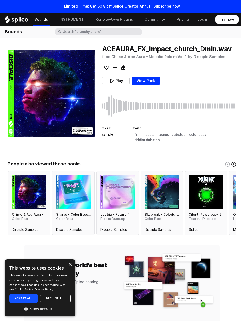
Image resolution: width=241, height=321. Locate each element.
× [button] (70, 264)
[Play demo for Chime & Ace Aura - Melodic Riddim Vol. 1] (29, 192)
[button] (40, 309)
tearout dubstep (171, 135)
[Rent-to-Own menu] (136, 19)
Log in (202, 19)
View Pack (146, 80)
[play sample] (169, 106)
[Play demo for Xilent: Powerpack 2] (206, 192)
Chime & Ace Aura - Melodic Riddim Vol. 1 (149, 57)
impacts (148, 135)
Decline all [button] (55, 298)
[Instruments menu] (87, 19)
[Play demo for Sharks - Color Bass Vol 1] (73, 192)
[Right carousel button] (234, 164)
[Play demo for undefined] (51, 93)
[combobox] (102, 32)
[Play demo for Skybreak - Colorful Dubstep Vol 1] (162, 192)
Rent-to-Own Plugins (114, 19)
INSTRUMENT (72, 19)
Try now (227, 19)
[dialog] (40, 287)
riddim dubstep (147, 140)
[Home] (16, 20)
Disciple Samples (209, 57)
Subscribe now (166, 6)
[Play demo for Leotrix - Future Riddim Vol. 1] (118, 192)
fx (136, 135)
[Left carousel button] (228, 164)
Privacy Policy (44, 289)
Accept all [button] (23, 298)
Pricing (183, 19)
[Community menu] (168, 19)
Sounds (41, 19)
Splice (194, 230)
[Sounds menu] (51, 19)
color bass (197, 135)
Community (155, 19)
